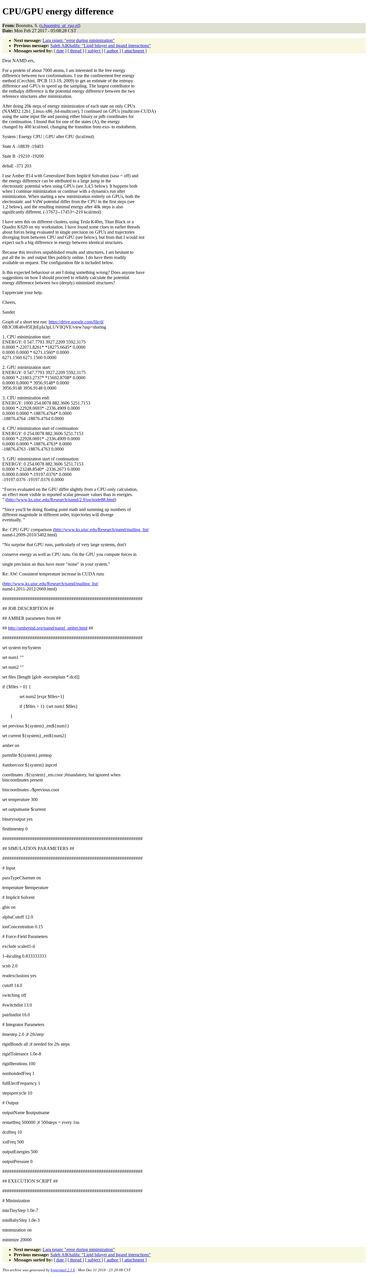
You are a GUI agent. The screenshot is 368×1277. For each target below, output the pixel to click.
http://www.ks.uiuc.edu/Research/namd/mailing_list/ (101, 529)
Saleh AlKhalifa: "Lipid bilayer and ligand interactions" (100, 45)
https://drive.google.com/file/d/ (76, 321)
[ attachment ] (134, 50)
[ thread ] (76, 50)
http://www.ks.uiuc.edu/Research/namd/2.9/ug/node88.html (61, 499)
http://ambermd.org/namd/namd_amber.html (47, 628)
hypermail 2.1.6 (63, 1270)
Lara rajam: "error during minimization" (79, 40)
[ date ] (60, 50)
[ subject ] (94, 50)
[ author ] (112, 50)
